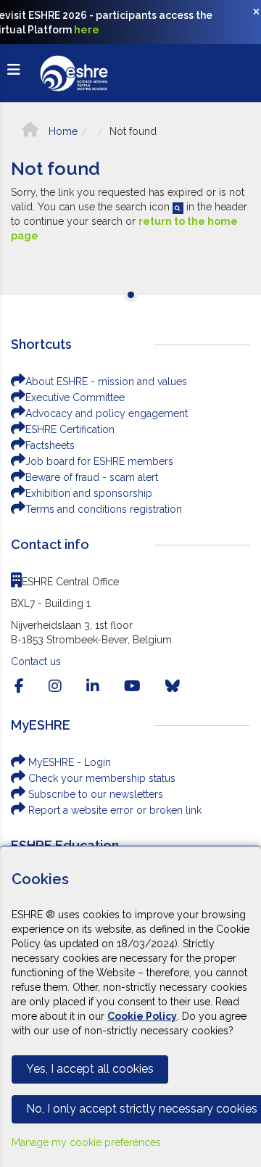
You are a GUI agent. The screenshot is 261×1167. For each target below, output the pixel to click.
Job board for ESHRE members (99, 461)
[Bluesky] (172, 686)
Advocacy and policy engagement (106, 413)
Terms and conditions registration (103, 509)
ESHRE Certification (70, 429)
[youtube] (132, 686)
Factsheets (50, 445)
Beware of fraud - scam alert (91, 477)
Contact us (36, 661)
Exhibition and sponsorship (88, 493)
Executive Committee (75, 397)
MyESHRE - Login (68, 762)
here (86, 30)
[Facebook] (19, 686)
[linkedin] (92, 686)
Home (62, 131)
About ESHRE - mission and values (106, 381)
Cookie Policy (142, 1016)
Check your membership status (100, 778)
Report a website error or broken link (113, 810)
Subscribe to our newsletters (94, 794)
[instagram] (55, 686)
